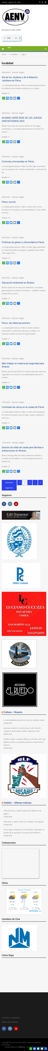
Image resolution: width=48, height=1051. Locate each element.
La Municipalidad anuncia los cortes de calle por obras (23, 720)
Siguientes (9, 488)
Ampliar (4, 93)
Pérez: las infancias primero (16, 323)
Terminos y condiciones (11, 1018)
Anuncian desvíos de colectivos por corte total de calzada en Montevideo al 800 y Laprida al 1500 (22, 729)
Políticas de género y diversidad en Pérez (23, 242)
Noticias (15, 72)
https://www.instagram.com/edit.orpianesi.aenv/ (42, 2)
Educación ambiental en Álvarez (18, 282)
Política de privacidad (10, 1022)
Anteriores (9, 482)
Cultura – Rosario (13, 712)
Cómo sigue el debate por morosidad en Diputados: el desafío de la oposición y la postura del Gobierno (23, 831)
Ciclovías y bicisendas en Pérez (18, 161)
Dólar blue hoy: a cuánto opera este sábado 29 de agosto (22, 812)
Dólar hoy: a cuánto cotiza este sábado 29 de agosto (23, 822)
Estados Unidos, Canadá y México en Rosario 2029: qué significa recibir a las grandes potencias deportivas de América (24, 742)
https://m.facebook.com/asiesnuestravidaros (39, 2)
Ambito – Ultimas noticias (17, 802)
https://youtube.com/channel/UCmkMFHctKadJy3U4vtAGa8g (45, 2)
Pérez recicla (8, 202)
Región (21, 72)
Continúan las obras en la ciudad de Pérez (23, 407)
